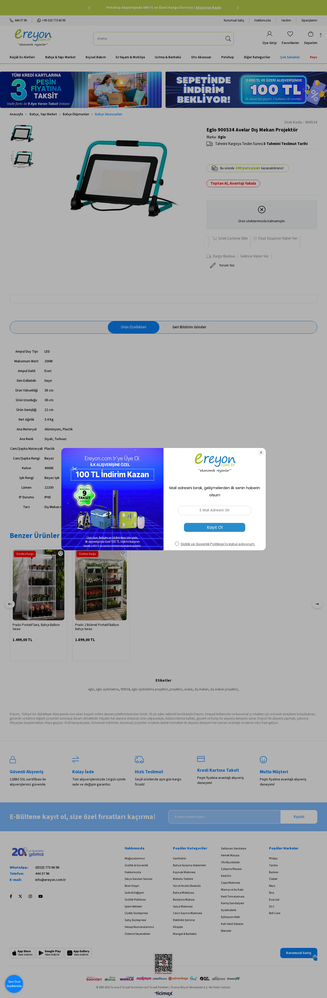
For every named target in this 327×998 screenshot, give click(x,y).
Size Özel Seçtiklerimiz (14, 984)
